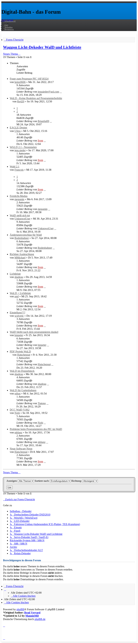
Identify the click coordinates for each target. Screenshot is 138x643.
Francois (19, 169)
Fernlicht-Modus (18, 196)
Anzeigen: (12, 480)
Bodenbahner (21, 238)
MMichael (19, 257)
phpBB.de (39, 619)
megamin (19, 199)
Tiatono (42, 403)
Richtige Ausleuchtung (22, 254)
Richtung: (76, 480)
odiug (17, 393)
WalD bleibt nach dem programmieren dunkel (34, 332)
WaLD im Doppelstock (22, 370)
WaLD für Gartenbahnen (23, 390)
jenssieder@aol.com (48, 91)
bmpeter (18, 335)
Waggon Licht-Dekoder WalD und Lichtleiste (42, 47)
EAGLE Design (18, 127)
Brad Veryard (32, 612)
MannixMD (32, 615)
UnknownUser (22, 218)
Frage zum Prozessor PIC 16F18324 (29, 78)
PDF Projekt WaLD (20, 351)
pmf (16, 296)
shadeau (18, 277)
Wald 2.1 (14, 166)
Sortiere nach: (42, 480)
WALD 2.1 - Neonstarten (23, 147)
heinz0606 (20, 82)
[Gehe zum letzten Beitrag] (61, 91)
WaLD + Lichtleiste (20, 293)
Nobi (17, 412)
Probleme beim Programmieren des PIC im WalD (36, 429)
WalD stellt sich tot (20, 215)
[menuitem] (5, 25)
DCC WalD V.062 (19, 409)
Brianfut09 (43, 121)
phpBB (20, 609)
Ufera (17, 131)
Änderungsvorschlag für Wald (26, 234)
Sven (40, 140)
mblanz (18, 432)
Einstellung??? (17, 312)
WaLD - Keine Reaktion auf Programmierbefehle (36, 98)
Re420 (20, 101)
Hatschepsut (23, 354)
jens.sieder (20, 150)
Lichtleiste (15, 273)
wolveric (19, 315)
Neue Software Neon (21, 448)
